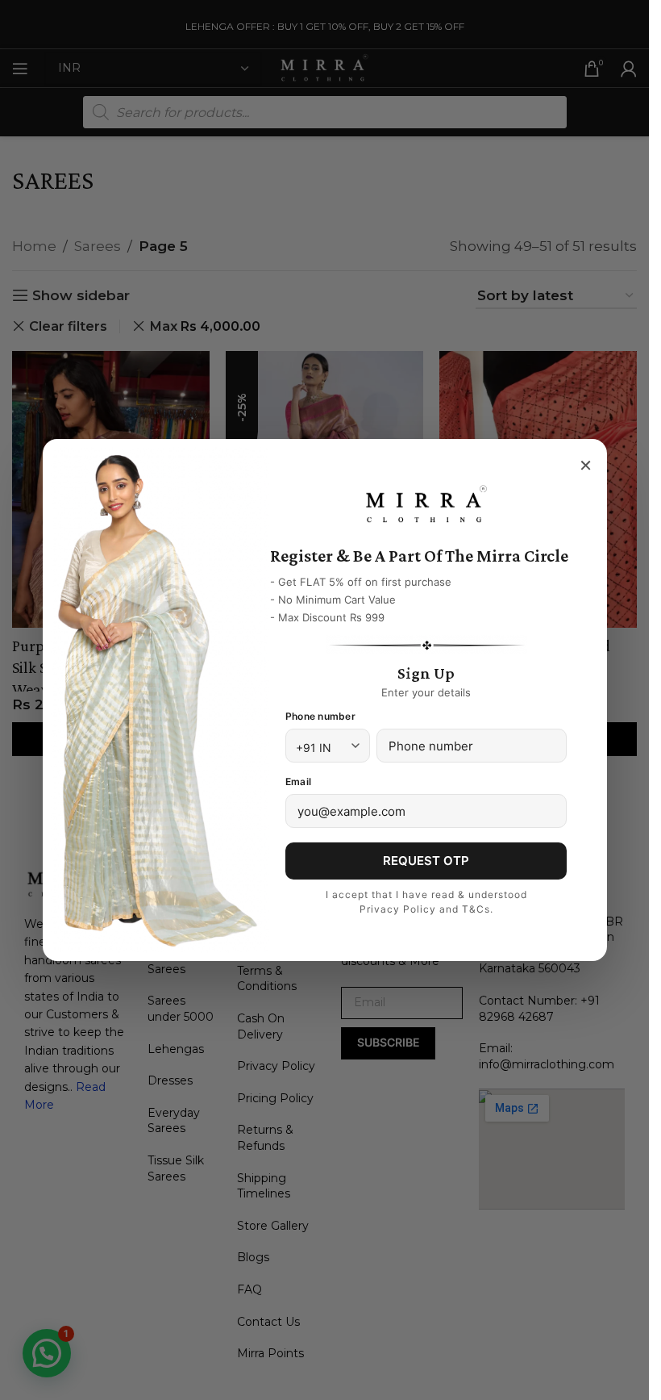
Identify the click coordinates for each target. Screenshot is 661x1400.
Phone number (320, 716)
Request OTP (426, 860)
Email (298, 781)
